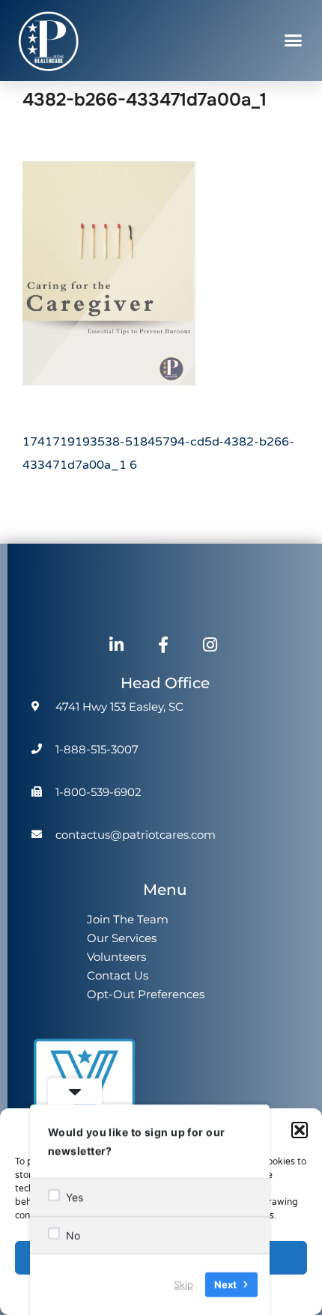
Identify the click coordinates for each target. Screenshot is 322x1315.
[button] (299, 1130)
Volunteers (116, 957)
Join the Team (127, 919)
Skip (183, 1284)
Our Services (122, 938)
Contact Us (117, 975)
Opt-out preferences (145, 994)
